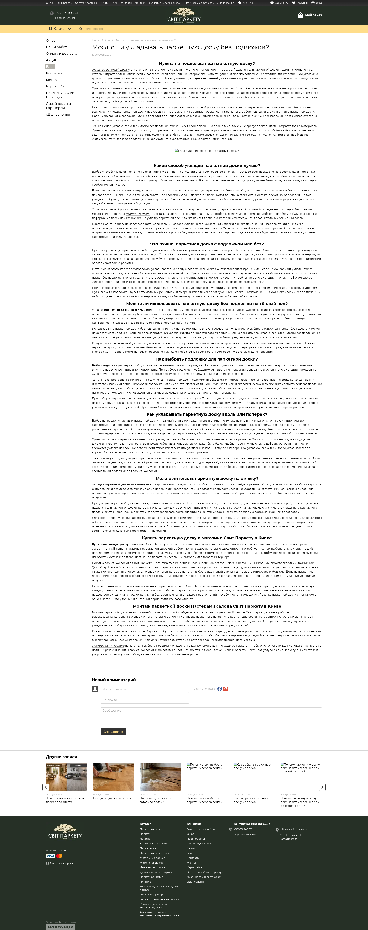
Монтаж (140, 3)
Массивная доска (151, 862)
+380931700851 (66, 13)
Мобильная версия (61, 863)
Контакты (126, 3)
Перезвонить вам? (66, 18)
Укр (244, 3)
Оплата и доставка (86, 3)
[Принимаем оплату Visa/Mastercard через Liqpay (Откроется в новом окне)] (54, 855)
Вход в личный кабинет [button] (202, 829)
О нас (49, 3)
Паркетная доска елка (154, 853)
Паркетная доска (151, 829)
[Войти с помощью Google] (225, 689)
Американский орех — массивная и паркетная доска (159, 913)
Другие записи (61, 757)
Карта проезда (288, 839)
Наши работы (64, 3)
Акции (104, 3)
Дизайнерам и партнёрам (198, 3)
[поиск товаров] (81, 29)
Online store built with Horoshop (63, 922)
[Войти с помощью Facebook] (219, 689)
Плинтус (145, 881)
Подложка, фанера (152, 894)
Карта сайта (56, 86)
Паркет (145, 833)
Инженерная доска (152, 867)
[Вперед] (322, 787)
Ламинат (145, 838)
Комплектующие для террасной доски (153, 906)
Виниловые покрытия (154, 843)
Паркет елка (148, 848)
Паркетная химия (151, 876)
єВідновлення (225, 3)
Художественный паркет (156, 872)
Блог (114, 3)
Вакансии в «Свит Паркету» (164, 3)
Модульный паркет (152, 857)
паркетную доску (138, 213)
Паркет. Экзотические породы (159, 899)
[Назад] (45, 787)
